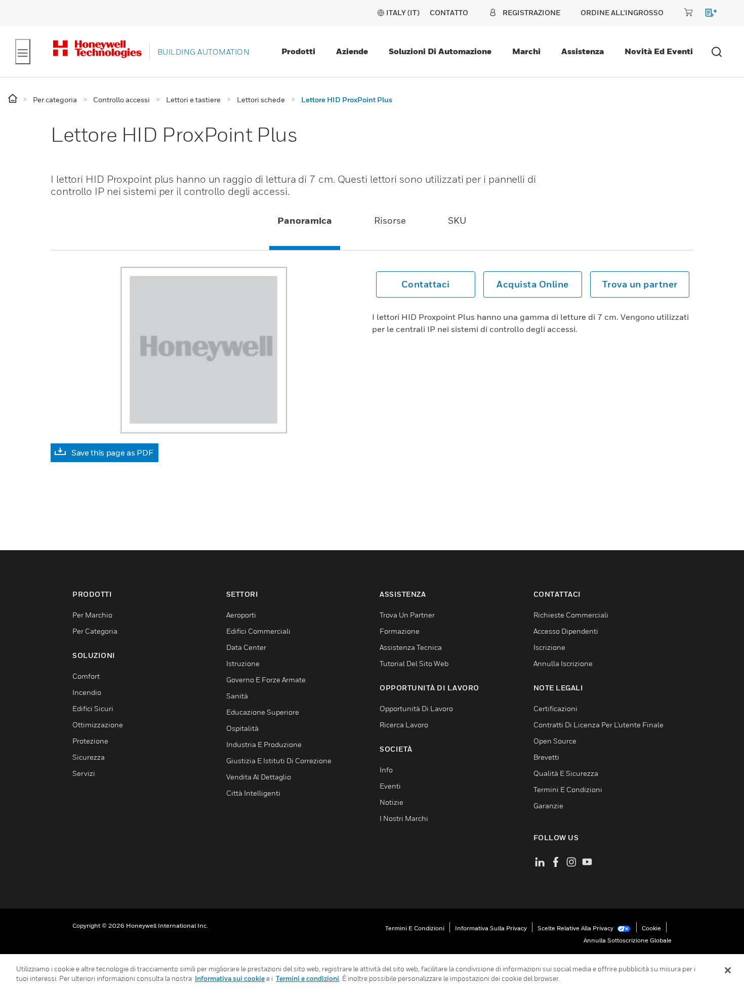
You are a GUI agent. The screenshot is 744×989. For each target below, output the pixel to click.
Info (386, 769)
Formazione (400, 631)
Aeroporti (241, 614)
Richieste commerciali (570, 614)
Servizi (83, 773)
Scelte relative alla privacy (576, 928)
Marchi (526, 51)
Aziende (352, 51)
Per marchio (92, 614)
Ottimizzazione (97, 724)
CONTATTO (449, 12)
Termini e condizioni (414, 928)
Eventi (390, 785)
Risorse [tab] (390, 220)
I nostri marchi (404, 818)
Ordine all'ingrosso (622, 12)
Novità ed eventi (659, 51)
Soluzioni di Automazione (440, 51)
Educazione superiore (262, 712)
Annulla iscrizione (563, 663)
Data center (246, 647)
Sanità (237, 695)
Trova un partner (640, 284)
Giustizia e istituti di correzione (279, 760)
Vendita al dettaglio (258, 776)
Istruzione (243, 663)
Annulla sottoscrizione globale (628, 940)
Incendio (86, 692)
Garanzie (548, 805)
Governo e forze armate (266, 679)
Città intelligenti (253, 793)
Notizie (391, 802)
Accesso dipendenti (565, 631)
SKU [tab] (457, 220)
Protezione (90, 740)
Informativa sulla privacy (491, 928)
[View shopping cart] (706, 14)
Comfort (86, 676)
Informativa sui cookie (230, 978)
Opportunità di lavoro (416, 708)
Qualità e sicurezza (565, 773)
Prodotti (298, 51)
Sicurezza (88, 757)
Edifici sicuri (92, 708)
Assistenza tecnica (411, 647)
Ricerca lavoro (404, 724)
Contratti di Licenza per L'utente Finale (598, 724)
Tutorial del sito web (414, 663)
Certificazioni (555, 708)
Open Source (554, 740)
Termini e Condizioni (567, 789)
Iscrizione (549, 647)
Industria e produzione (264, 744)
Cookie (651, 928)
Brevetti (546, 757)
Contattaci (425, 284)
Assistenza (582, 51)
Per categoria (94, 631)
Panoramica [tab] (304, 220)
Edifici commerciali (258, 631)
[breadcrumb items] (13, 99)
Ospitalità (242, 728)
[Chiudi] (728, 970)
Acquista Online (533, 284)
